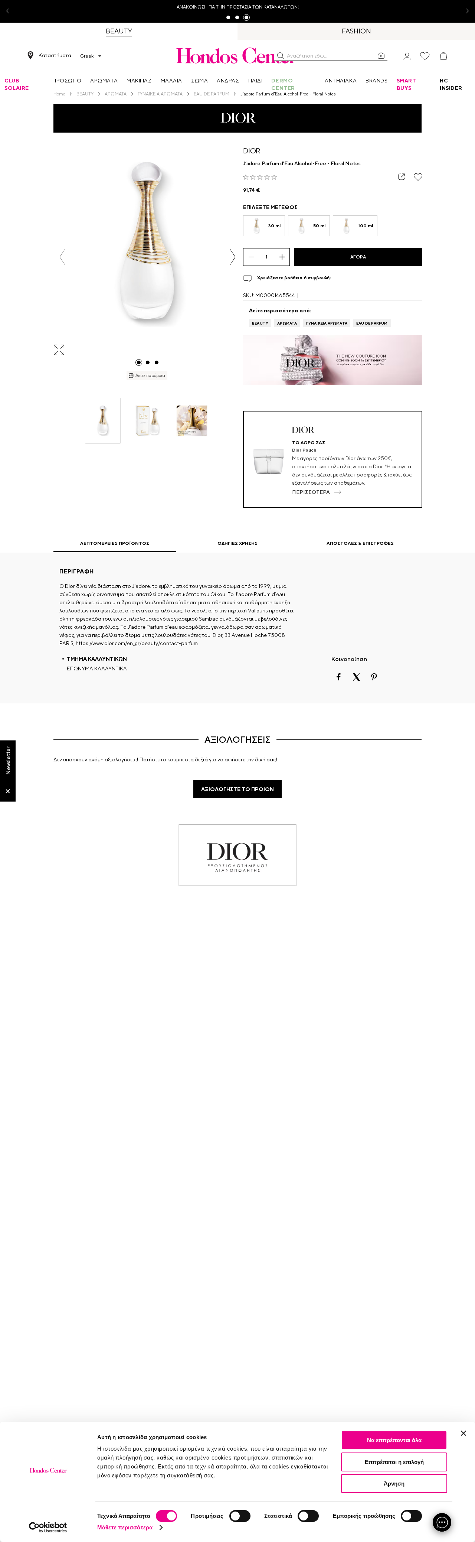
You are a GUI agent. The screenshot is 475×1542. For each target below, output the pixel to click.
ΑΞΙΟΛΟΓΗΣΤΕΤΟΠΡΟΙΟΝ (237, 789)
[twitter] (356, 677)
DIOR (252, 150)
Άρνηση (394, 1483)
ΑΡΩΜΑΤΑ (287, 323)
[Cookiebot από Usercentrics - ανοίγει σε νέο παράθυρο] (48, 1527)
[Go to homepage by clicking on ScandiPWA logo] (237, 55)
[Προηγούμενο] (62, 257)
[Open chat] (442, 1522)
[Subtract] (251, 257)
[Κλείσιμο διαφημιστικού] (463, 1433)
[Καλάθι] (443, 56)
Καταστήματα (55, 55)
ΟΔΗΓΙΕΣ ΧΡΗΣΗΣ (237, 543)
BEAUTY (260, 323)
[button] (280, 55)
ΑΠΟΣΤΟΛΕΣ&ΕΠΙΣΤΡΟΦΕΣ (360, 543)
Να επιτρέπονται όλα (394, 1440)
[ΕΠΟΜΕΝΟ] (232, 257)
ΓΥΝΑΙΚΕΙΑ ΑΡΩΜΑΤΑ (326, 323)
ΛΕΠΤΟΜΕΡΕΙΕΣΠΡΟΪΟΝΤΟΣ (114, 543)
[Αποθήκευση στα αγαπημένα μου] (418, 177)
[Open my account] (407, 55)
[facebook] (338, 677)
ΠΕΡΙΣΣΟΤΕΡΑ (311, 492)
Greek (87, 56)
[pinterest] (374, 677)
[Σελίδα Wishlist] (425, 56)
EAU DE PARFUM (372, 323)
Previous (10, 11)
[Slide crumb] (138, 362)
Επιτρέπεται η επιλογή (394, 1462)
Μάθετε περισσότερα (125, 1527)
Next (464, 11)
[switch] (239, 1516)
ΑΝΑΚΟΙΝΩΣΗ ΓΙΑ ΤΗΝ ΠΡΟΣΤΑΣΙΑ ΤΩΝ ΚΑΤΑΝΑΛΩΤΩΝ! (238, 7)
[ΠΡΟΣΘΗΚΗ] (281, 257)
